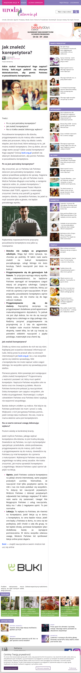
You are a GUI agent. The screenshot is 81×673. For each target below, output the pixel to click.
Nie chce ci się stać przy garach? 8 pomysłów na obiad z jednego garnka (67, 290)
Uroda (4, 20)
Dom (32, 20)
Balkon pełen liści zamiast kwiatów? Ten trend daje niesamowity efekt (9, 613)
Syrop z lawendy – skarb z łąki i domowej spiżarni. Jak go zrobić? (67, 59)
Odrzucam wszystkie (43, 668)
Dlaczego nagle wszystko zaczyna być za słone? (67, 98)
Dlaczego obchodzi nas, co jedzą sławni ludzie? (68, 78)
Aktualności (55, 109)
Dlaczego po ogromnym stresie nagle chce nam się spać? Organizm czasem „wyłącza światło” (68, 146)
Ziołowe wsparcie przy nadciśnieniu (36, 587)
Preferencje (72, 668)
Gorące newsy (62, 20)
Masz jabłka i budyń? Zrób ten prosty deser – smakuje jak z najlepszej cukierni (68, 309)
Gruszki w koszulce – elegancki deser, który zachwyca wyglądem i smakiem (66, 300)
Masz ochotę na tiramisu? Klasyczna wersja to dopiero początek (68, 250)
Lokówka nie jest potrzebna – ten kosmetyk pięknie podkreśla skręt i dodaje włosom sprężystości (68, 226)
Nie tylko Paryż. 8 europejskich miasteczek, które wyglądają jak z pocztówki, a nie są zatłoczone (68, 50)
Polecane (5, 594)
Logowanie (74, 3)
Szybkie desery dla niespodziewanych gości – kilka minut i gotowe (68, 270)
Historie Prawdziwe (41, 20)
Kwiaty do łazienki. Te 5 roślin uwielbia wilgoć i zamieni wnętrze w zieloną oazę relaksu (30, 612)
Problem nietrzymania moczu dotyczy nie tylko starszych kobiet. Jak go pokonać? (12, 588)
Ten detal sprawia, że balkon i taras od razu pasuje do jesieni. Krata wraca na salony (67, 191)
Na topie (70, 20)
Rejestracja (64, 3)
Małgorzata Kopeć (15, 58)
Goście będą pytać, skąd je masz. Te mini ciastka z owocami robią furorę (68, 260)
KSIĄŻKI (23, 3)
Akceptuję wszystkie (11, 668)
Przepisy (22, 20)
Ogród (16, 20)
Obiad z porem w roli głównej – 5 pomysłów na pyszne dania (67, 280)
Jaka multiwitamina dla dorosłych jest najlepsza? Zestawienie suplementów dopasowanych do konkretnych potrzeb (68, 116)
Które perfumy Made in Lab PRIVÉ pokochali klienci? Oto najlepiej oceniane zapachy (68, 215)
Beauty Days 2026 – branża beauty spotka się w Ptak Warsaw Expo (68, 125)
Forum (76, 20)
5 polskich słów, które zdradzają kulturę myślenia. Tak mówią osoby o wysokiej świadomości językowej (69, 611)
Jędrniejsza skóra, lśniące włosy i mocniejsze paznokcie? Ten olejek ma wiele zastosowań (67, 236)
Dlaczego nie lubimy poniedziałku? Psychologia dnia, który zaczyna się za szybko (68, 161)
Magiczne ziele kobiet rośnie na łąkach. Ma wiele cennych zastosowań (49, 613)
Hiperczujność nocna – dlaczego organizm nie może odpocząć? (67, 69)
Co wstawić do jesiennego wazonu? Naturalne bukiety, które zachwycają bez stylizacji (68, 90)
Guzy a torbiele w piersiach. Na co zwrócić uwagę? (68, 134)
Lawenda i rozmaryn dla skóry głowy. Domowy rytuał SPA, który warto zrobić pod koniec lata (68, 206)
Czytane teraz (7, 621)
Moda (27, 20)
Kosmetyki (52, 20)
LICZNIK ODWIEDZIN (35, 3)
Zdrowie (10, 20)
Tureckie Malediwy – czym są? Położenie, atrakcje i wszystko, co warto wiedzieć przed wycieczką (68, 181)
